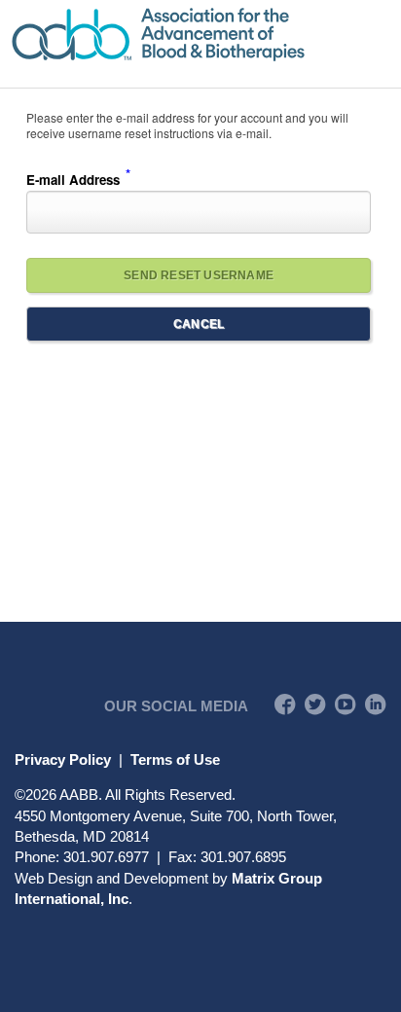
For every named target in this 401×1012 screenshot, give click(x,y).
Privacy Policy (63, 759)
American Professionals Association (200, 34)
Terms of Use (175, 759)
